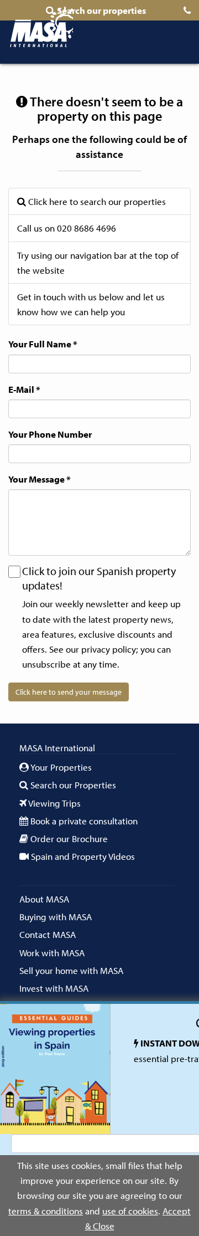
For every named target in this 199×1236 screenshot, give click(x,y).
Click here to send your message (68, 692)
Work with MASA (52, 952)
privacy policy (108, 649)
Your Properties (60, 767)
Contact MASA (47, 934)
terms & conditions (45, 1211)
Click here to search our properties (96, 201)
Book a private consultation (83, 821)
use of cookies (130, 1211)
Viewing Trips (54, 803)
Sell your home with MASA (71, 970)
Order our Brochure (68, 838)
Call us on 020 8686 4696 (66, 228)
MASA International (41, 29)
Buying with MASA (55, 916)
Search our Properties (72, 785)
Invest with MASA (53, 988)
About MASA (44, 899)
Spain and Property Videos (82, 856)
